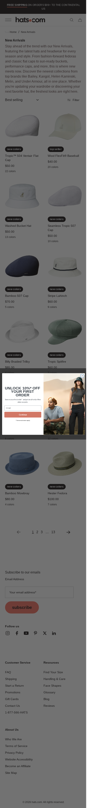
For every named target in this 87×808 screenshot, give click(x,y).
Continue (21, 415)
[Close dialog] (81, 376)
